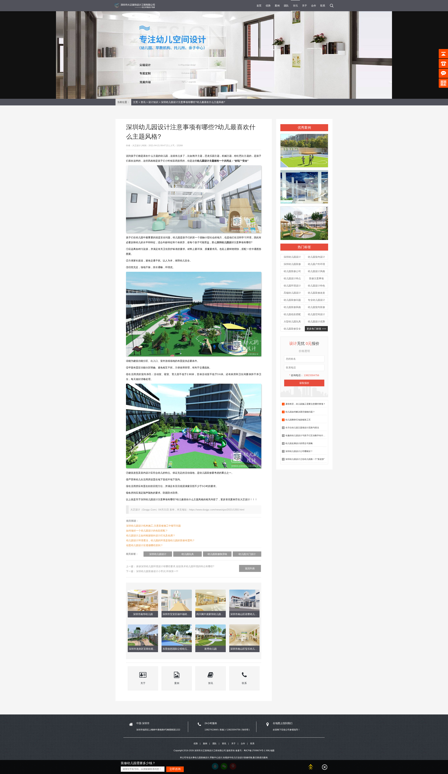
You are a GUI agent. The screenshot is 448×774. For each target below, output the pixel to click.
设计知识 (153, 102)
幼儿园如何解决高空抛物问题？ (300, 412)
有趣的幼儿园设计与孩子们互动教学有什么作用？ (308, 435)
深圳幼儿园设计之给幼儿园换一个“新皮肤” (305, 459)
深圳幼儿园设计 (292, 256)
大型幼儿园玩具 (292, 321)
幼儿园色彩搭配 (292, 314)
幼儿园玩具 (187, 554)
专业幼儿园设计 (316, 300)
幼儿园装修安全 (292, 328)
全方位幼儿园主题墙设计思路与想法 (302, 427)
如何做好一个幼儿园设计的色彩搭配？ (147, 530)
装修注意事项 (316, 278)
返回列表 (250, 568)
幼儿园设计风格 (316, 271)
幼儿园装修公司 (292, 271)
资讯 (295, 5)
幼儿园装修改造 (316, 292)
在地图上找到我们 (282, 723)
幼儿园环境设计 (292, 285)
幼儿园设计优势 (316, 321)
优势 (268, 5)
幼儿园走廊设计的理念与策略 (299, 443)
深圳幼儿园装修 (292, 264)
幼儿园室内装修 (316, 307)
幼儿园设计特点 (292, 278)
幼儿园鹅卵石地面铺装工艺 (298, 420)
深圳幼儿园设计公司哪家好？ (299, 451)
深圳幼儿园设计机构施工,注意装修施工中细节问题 (153, 525)
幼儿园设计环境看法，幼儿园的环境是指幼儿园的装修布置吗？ (160, 540)
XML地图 (270, 750)
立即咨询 (175, 769)
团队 (286, 5)
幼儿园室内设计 (316, 256)
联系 (322, 5)
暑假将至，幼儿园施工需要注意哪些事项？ (305, 404)
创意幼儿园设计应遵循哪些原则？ (144, 545)
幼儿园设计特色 (316, 285)
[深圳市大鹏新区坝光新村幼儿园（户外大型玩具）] (304, 221)
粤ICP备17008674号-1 (254, 750)
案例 (277, 5)
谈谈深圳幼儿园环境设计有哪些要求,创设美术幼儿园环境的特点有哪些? (175, 566)
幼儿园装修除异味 (217, 554)
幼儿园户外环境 (316, 264)
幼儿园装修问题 (292, 300)
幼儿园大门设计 (247, 554)
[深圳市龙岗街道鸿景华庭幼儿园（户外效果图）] (304, 149)
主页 (135, 102)
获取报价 (304, 383)
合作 (313, 5)
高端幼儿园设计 (292, 292)
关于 (304, 5)
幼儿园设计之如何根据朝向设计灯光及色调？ (150, 535)
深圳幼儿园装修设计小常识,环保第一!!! (157, 571)
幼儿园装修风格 (292, 307)
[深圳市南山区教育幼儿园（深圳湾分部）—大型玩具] (304, 185)
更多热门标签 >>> (316, 328)
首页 (259, 5)
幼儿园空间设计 (316, 314)
